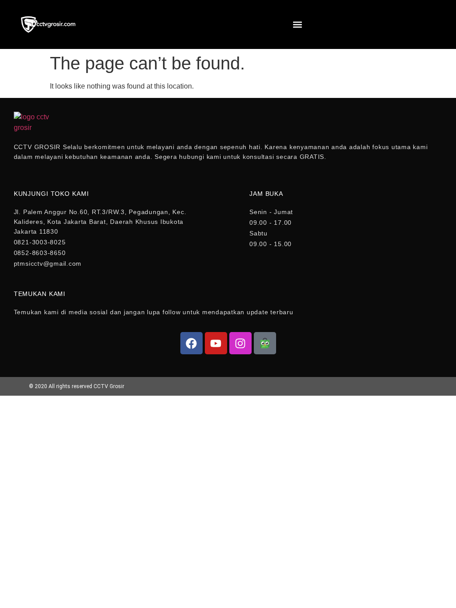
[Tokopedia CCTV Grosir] (265, 343)
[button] (297, 24)
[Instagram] (240, 343)
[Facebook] (191, 343)
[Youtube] (216, 343)
